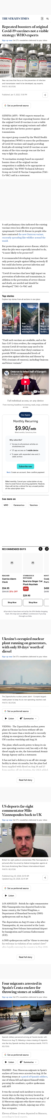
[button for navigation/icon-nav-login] (42, 18)
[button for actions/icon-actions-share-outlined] (45, 95)
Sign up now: (7, 40)
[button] (42, 18)
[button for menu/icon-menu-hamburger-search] (47, 18)
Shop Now (12, 602)
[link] (15, 18)
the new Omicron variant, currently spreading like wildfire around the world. (24, 237)
